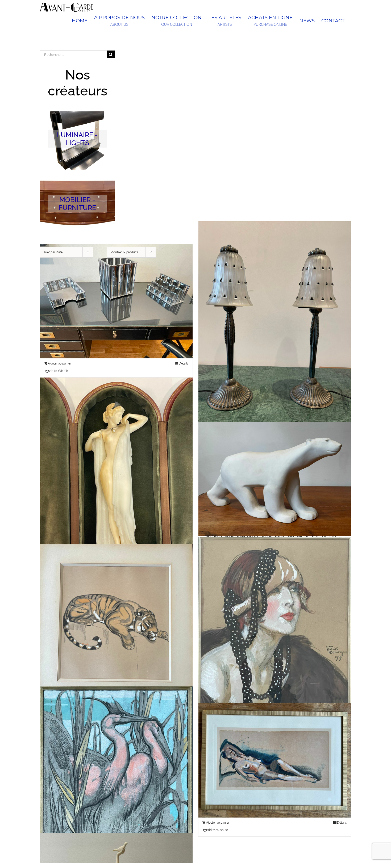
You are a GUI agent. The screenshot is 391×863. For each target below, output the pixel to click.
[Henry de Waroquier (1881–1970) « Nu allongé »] (274, 760)
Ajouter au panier (59, 363)
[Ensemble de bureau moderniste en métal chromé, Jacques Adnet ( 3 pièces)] (116, 301)
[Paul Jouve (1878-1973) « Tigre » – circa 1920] (116, 625)
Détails (184, 363)
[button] (79, 371)
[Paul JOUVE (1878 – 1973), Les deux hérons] (116, 782)
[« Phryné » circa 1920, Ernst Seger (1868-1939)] (116, 479)
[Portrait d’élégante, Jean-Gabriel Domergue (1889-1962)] (274, 632)
